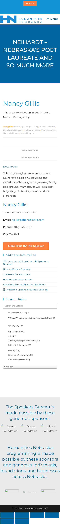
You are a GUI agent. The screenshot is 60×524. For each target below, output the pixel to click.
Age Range (26, 126)
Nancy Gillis (21, 103)
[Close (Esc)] (52, 515)
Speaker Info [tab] (30, 157)
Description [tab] (30, 150)
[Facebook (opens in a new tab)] (29, 10)
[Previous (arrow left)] (7, 521)
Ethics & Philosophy (19, 345)
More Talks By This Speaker (26, 245)
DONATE (30, 3)
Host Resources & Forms (17, 279)
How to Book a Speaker (17, 269)
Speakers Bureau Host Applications (24, 284)
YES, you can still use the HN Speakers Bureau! (26, 262)
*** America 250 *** (18, 312)
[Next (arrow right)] (22, 521)
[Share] (37, 515)
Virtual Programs (28, 133)
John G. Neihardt (47, 126)
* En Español (15, 326)
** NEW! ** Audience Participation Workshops (31, 318)
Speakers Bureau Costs (17, 274)
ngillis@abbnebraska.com (28, 219)
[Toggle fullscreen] (22, 515)
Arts (12, 336)
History (35, 126)
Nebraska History (32, 130)
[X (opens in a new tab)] (28, 10)
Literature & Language (13, 130)
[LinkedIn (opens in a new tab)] (31, 10)
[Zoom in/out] (7, 515)
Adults (17, 126)
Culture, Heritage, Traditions (24, 340)
